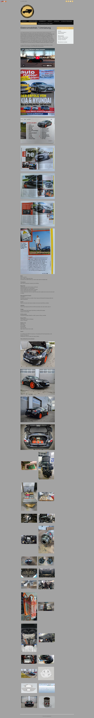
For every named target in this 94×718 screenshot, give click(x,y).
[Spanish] (5, 1)
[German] (3, 1)
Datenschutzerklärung (66, 21)
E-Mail (70, 1)
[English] (1, 1)
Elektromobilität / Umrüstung (29, 23)
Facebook (66, 1)
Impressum (56, 21)
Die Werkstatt (42, 21)
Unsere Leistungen (33, 21)
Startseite (24, 21)
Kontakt (50, 21)
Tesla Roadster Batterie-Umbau (45, 23)
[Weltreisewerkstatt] (27, 17)
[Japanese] (4, 1)
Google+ (68, 1)
